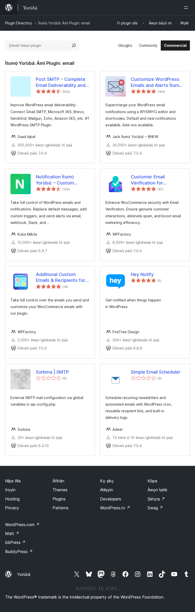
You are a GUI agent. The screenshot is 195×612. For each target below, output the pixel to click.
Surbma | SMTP (52, 372)
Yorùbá (23, 574)
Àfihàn (58, 480)
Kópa (152, 480)
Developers (110, 498)
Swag (155, 507)
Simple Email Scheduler (156, 372)
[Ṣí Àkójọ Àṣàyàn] (187, 7)
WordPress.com (22, 524)
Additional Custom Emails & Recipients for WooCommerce (60, 277)
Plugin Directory (18, 23)
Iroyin (10, 489)
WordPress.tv (115, 507)
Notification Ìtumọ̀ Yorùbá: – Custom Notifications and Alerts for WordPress (61, 180)
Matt (12, 533)
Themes (60, 489)
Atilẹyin (106, 489)
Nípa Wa (13, 480)
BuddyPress (19, 551)
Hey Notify (142, 274)
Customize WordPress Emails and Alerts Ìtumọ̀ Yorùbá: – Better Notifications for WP (156, 82)
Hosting (12, 498)
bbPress (15, 542)
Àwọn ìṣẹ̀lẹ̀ (157, 489)
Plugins (59, 498)
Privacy (12, 507)
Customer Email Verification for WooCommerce (148, 180)
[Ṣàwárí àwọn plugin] (74, 45)
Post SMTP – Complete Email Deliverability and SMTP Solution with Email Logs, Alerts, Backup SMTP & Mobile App (63, 82)
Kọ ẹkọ (107, 480)
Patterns (61, 507)
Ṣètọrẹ (156, 498)
